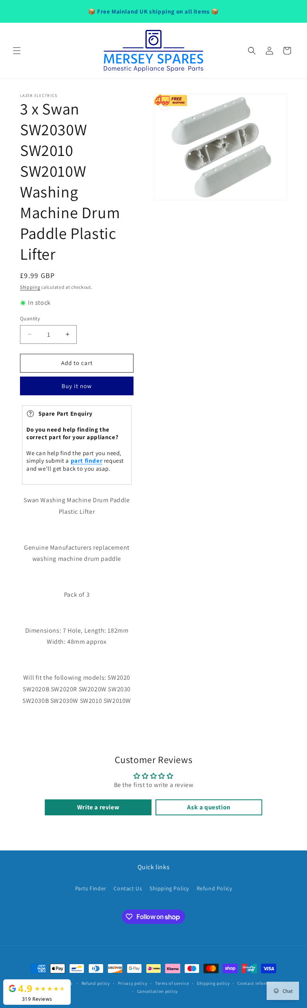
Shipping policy (213, 983)
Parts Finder (90, 888)
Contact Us (128, 888)
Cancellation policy (157, 991)
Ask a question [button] (208, 807)
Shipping (30, 287)
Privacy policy (133, 983)
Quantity (30, 318)
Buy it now (77, 386)
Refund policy (96, 983)
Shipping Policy (169, 888)
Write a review (98, 807)
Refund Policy (214, 888)
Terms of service (172, 983)
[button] (17, 50)
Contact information (259, 983)
